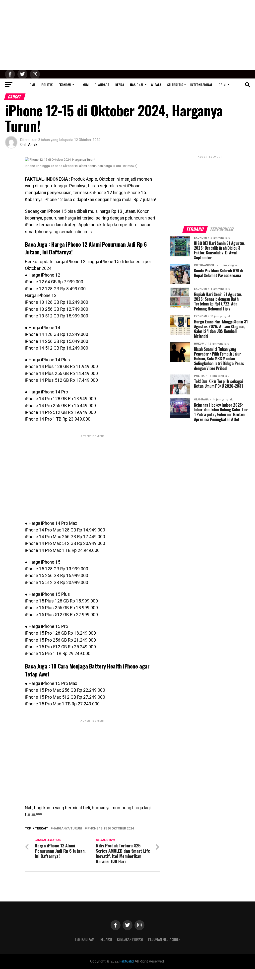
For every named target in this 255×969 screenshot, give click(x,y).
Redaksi (106, 939)
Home (31, 84)
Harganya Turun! (67, 828)
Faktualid (127, 961)
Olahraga (102, 84)
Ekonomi (65, 84)
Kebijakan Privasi (130, 939)
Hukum (83, 84)
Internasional (201, 84)
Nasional (137, 84)
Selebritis (175, 84)
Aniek (32, 145)
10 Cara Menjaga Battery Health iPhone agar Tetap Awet (87, 670)
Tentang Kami (85, 939)
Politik (47, 84)
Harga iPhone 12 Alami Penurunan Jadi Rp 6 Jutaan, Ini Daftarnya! (86, 248)
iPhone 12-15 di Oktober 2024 (110, 828)
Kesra (119, 84)
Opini (222, 84)
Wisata (156, 84)
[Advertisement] (127, 35)
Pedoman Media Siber (164, 939)
